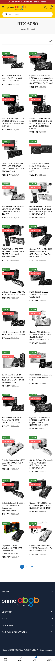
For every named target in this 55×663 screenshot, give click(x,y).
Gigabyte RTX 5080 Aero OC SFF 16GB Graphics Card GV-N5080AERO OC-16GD (41, 548)
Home (22, 29)
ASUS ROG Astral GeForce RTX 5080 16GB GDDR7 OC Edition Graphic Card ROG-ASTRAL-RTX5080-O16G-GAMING (40, 123)
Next (33, 567)
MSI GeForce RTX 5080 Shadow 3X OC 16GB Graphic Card (38, 294)
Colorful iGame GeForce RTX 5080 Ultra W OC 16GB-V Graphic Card (13, 463)
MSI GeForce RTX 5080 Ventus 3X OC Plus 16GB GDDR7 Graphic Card (12, 78)
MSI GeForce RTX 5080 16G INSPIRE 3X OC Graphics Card (40, 377)
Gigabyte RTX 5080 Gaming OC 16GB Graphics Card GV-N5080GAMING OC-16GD (40, 505)
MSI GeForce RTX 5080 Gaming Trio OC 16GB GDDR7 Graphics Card (11, 420)
